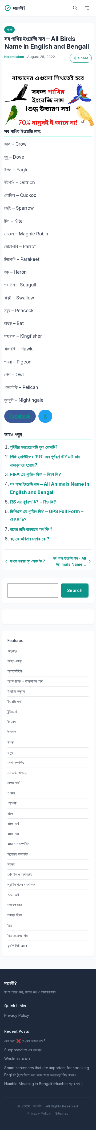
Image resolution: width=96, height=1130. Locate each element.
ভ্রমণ (10, 864)
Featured (15, 640)
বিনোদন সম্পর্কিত (17, 854)
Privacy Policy (16, 1015)
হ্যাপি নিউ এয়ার (17, 945)
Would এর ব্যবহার (17, 1058)
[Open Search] (75, 8)
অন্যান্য (12, 650)
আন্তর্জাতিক (14, 671)
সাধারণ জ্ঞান (14, 905)
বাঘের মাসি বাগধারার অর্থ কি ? (31, 529)
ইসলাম (11, 722)
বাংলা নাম (13, 833)
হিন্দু (9, 925)
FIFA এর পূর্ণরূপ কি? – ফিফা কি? (35, 474)
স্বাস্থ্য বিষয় (14, 915)
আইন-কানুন (14, 661)
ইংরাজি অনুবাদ (16, 691)
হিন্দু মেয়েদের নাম (17, 935)
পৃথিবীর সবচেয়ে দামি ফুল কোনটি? (34, 447)
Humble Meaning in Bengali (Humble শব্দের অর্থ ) (43, 1083)
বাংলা (9, 29)
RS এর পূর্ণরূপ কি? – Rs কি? (33, 502)
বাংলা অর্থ (13, 823)
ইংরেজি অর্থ (14, 701)
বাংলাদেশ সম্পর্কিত (18, 843)
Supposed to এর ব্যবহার (23, 1050)
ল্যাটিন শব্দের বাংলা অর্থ (21, 884)
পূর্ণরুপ (11, 793)
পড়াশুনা (12, 803)
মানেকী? (37, 1106)
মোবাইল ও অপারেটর (19, 874)
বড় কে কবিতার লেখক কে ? (29, 538)
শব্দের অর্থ (13, 894)
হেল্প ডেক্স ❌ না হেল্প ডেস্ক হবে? (24, 1041)
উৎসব (10, 742)
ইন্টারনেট (12, 711)
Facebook (20, 416)
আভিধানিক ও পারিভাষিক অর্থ (25, 681)
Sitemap (62, 1113)
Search (74, 590)
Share (83, 58)
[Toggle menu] (87, 8)
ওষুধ (10, 752)
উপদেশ (11, 732)
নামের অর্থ (13, 783)
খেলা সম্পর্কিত (15, 762)
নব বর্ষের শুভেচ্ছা (17, 773)
